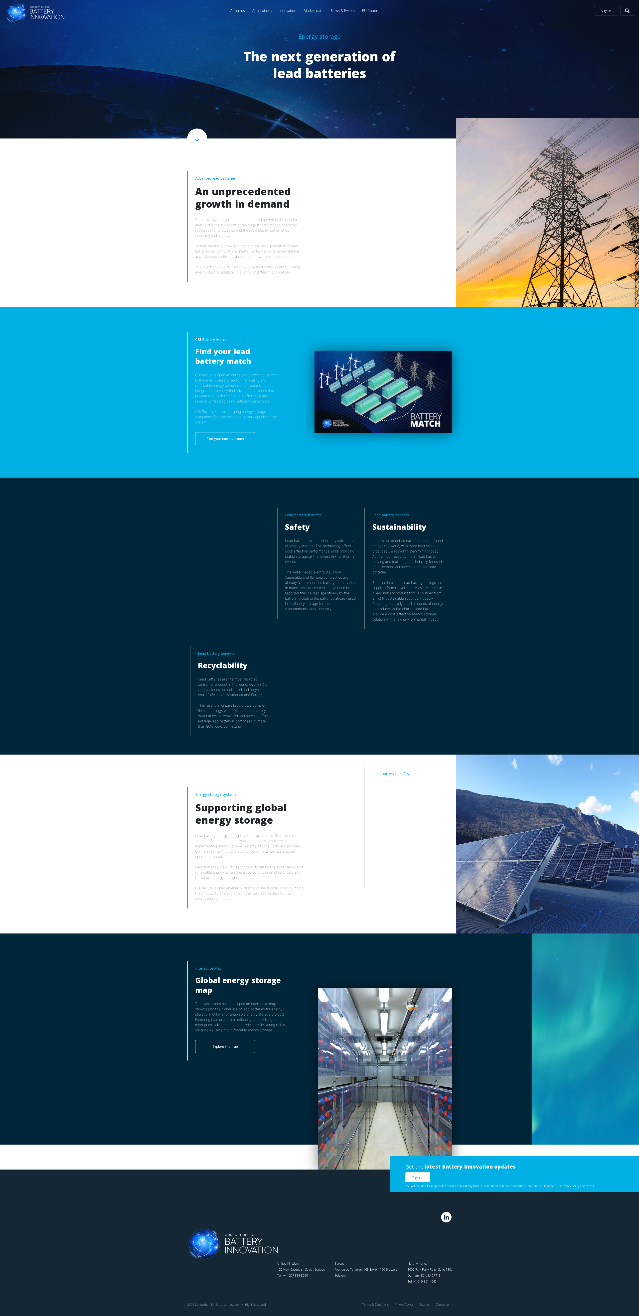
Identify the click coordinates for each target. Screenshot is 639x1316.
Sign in (606, 10)
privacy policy (570, 1186)
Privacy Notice (404, 1304)
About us (237, 10)
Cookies (424, 1304)
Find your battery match (225, 439)
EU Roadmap (373, 10)
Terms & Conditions (375, 1304)
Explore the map (225, 1047)
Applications (262, 10)
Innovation (288, 10)
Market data (313, 10)
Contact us (442, 1304)
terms (590, 1186)
